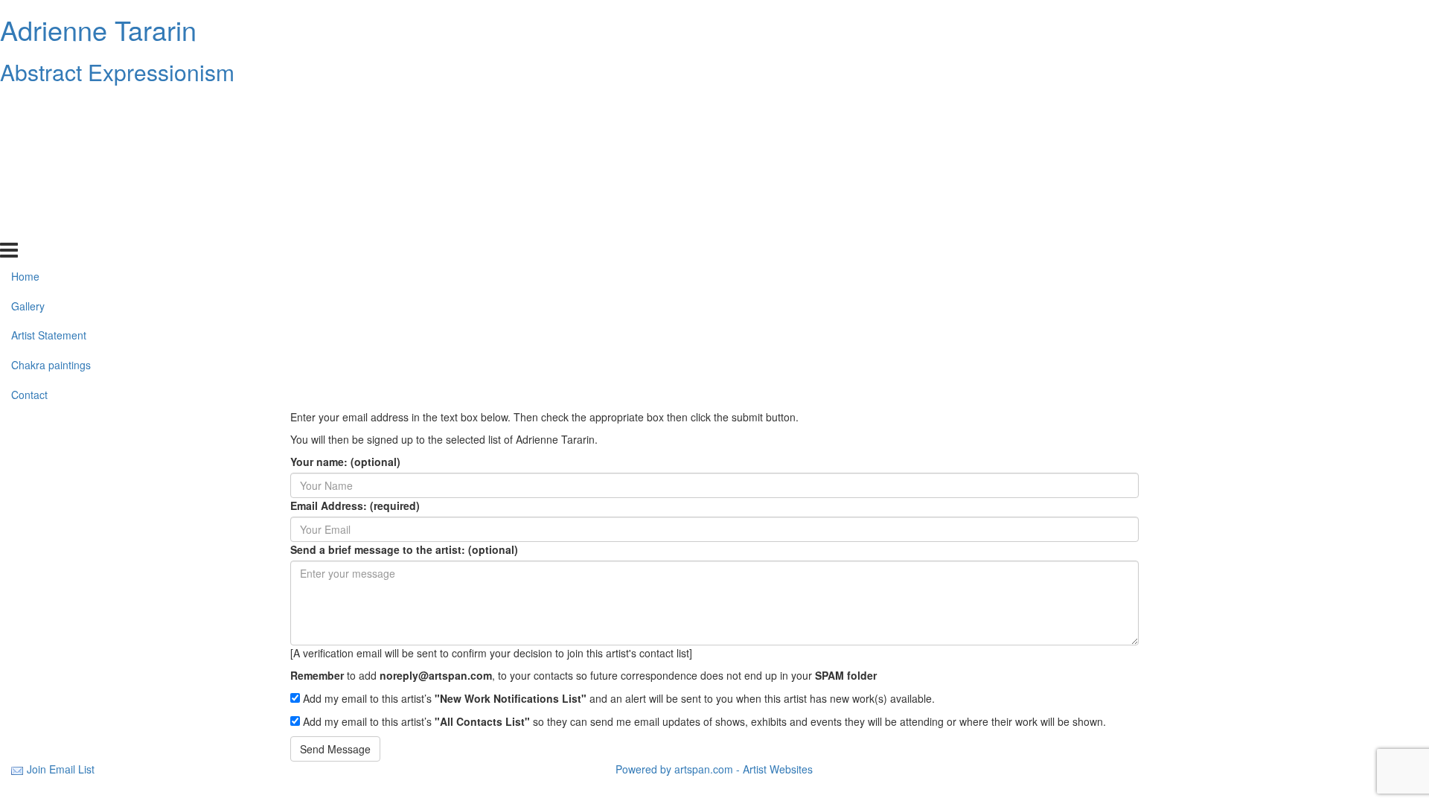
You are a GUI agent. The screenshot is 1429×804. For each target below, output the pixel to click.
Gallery (28, 136)
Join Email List (61, 769)
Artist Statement (48, 166)
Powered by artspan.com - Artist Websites (714, 769)
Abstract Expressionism (117, 72)
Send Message (335, 748)
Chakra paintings (51, 195)
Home (25, 106)
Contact (29, 225)
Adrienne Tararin (98, 29)
